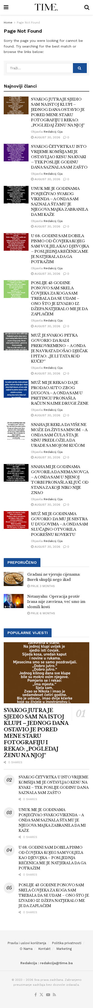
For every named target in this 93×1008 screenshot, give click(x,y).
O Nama (26, 949)
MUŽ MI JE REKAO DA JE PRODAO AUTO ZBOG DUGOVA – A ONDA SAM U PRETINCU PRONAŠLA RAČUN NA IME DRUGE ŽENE (59, 393)
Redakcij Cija (53, 131)
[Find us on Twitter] (41, 995)
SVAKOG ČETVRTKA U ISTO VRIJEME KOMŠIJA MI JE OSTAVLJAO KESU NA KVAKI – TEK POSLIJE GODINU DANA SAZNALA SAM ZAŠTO (59, 157)
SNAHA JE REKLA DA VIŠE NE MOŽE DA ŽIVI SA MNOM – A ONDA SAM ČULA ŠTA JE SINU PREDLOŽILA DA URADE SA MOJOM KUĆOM (59, 435)
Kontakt (44, 949)
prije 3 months (42, 586)
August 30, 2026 (46, 137)
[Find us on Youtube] (48, 995)
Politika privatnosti (66, 943)
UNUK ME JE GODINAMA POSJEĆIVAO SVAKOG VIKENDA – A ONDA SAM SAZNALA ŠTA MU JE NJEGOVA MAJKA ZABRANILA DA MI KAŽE (52, 820)
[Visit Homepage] (46, 7)
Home (8, 22)
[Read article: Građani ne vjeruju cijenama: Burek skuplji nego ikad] (14, 579)
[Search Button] (86, 7)
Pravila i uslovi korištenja (26, 943)
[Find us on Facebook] (35, 995)
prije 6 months (42, 613)
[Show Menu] (6, 7)
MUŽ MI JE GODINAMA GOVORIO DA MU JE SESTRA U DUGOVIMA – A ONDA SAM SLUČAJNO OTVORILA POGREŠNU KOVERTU (59, 524)
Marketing (64, 949)
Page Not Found (28, 22)
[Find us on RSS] (54, 995)
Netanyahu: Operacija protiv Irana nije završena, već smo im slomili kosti (56, 601)
